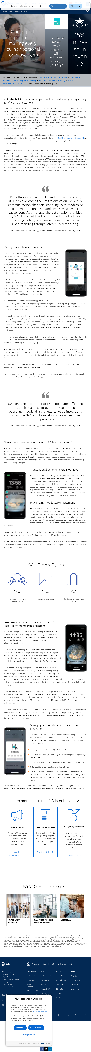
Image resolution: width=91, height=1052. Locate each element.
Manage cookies (29, 1035)
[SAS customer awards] (73, 858)
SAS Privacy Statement (39, 1012)
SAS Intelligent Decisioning (24, 80)
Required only (36, 1028)
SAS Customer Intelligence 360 (53, 77)
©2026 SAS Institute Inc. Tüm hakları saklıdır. (72, 1015)
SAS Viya (17, 84)
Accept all (20, 1028)
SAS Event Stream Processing (52, 80)
